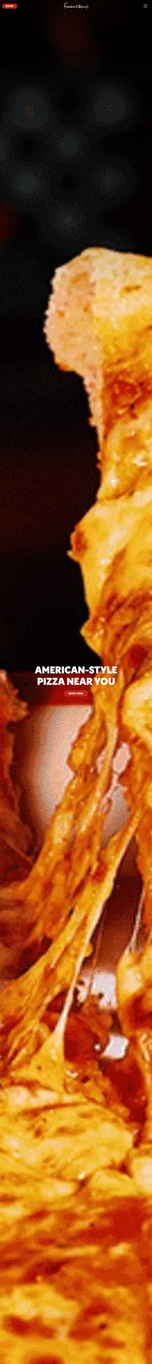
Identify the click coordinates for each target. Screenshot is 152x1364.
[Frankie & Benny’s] (76, 6)
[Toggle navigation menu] (145, 6)
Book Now (76, 693)
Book (10, 6)
